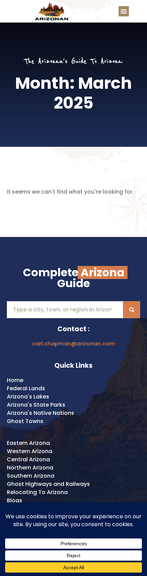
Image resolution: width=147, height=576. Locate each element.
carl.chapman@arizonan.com (73, 344)
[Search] (131, 309)
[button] (124, 11)
